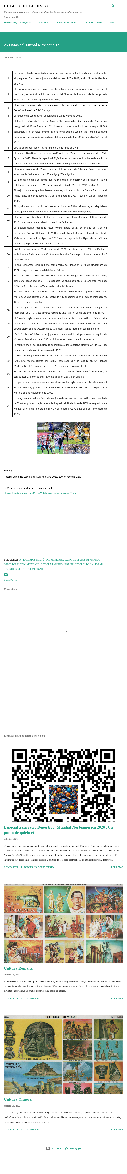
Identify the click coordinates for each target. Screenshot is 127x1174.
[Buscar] (113, 6)
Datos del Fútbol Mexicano (21, 564)
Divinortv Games (93, 22)
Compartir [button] (11, 580)
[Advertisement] (63, 701)
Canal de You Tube (66, 22)
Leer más (117, 867)
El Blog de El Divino (27, 6)
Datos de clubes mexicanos (82, 560)
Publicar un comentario (37, 867)
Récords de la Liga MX (89, 564)
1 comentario (30, 998)
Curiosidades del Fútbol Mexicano (41, 560)
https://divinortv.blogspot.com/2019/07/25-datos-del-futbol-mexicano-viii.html (40, 493)
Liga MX (69, 564)
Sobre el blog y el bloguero (17, 22)
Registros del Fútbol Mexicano (24, 569)
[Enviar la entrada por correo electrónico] (6, 576)
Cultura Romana (18, 968)
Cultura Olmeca (18, 1099)
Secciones (43, 22)
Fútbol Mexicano (52, 564)
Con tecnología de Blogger (65, 1148)
